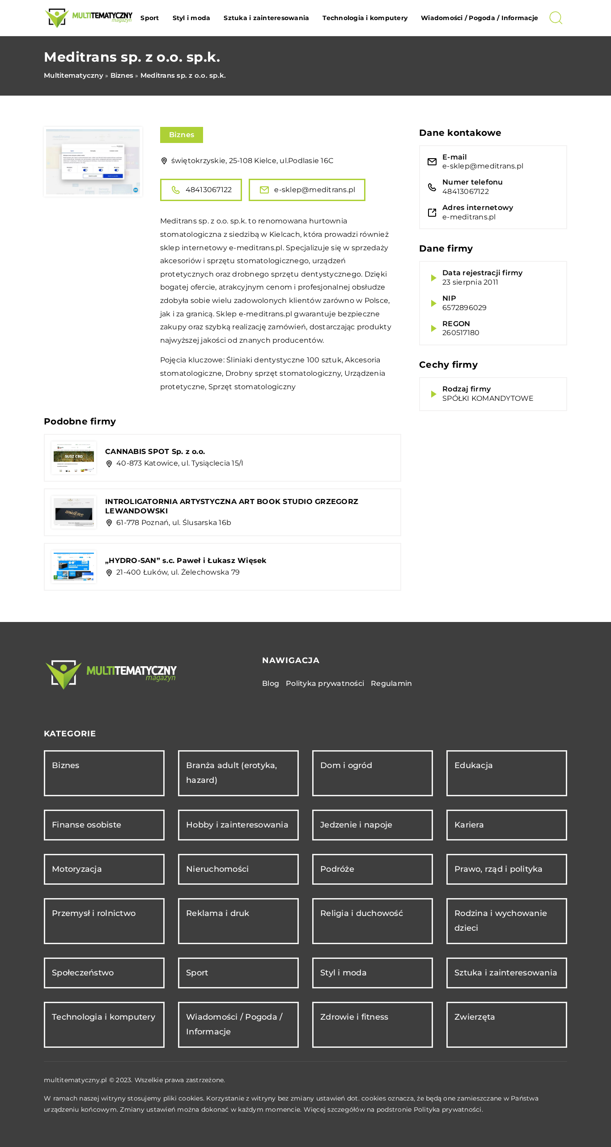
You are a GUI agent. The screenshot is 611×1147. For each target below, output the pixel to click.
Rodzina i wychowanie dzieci (500, 920)
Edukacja (473, 765)
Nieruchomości (217, 869)
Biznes (182, 134)
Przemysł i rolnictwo (94, 913)
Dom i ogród (346, 765)
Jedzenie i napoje (356, 825)
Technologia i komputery (364, 18)
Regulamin (391, 683)
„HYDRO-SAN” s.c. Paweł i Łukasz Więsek (186, 560)
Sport (149, 18)
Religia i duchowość (361, 913)
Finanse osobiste (86, 825)
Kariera (469, 825)
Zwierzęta (474, 1017)
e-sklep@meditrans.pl (314, 189)
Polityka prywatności (325, 683)
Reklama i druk (218, 913)
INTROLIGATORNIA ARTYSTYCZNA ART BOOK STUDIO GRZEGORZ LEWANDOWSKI (231, 506)
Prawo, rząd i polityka (498, 869)
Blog (270, 683)
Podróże (337, 869)
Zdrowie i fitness (354, 1017)
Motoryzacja (77, 869)
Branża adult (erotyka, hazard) (231, 772)
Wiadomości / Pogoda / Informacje (479, 18)
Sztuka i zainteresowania (266, 18)
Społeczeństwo (83, 973)
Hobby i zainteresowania (237, 825)
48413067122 (209, 189)
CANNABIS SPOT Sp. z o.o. (155, 451)
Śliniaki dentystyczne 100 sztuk (284, 360)
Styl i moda (192, 18)
